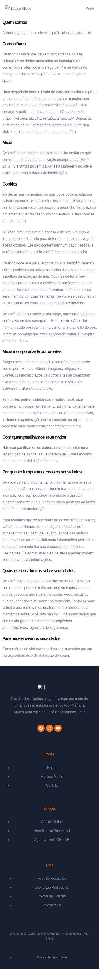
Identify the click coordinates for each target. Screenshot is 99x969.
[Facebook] (41, 728)
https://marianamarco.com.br (70, 33)
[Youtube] (58, 728)
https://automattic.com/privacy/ (51, 118)
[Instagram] (49, 728)
